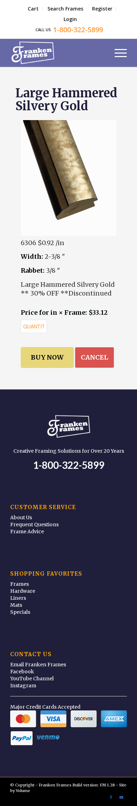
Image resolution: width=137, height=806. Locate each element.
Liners (18, 598)
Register (102, 8)
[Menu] (117, 53)
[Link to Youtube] (121, 797)
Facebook (22, 671)
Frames (19, 584)
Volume (23, 790)
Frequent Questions (34, 524)
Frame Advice (27, 531)
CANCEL (94, 357)
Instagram (23, 685)
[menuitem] (33, 9)
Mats (16, 605)
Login (70, 19)
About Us (21, 517)
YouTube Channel (32, 678)
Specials (20, 612)
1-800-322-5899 (68, 465)
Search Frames (65, 8)
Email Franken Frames (38, 664)
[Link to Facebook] (111, 797)
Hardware (22, 591)
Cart (33, 8)
